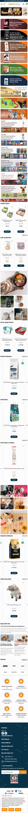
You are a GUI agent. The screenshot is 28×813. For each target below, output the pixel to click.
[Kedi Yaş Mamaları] (14, 152)
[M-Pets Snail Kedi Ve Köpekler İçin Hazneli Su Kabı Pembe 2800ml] (21, 330)
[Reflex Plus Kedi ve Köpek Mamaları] (14, 24)
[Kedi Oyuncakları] (14, 126)
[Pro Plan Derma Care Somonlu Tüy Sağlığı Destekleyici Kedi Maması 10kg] (21, 212)
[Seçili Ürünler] (24, 11)
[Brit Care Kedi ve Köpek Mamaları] (14, 46)
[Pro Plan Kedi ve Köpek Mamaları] (14, 35)
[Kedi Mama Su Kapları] (20, 314)
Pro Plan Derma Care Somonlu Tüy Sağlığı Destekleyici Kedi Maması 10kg (21, 221)
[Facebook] (2, 733)
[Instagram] (6, 733)
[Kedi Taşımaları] (14, 178)
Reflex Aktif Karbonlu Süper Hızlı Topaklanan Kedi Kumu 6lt (14, 426)
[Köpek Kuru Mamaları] (20, 503)
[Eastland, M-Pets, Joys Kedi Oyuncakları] (14, 114)
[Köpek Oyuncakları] (14, 139)
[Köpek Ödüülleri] (20, 491)
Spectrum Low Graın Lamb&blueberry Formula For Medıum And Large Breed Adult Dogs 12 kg (14, 562)
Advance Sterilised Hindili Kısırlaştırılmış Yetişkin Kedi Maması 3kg (14, 383)
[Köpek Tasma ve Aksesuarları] (14, 192)
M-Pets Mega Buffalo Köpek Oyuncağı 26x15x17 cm (14, 604)
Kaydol (23, 772)
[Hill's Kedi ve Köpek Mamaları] (14, 58)
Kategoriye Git (24, 201)
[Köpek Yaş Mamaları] (14, 165)
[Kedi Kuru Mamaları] (20, 301)
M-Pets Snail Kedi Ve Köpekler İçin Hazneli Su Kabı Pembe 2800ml (21, 340)
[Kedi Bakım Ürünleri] (7, 314)
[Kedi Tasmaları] (7, 301)
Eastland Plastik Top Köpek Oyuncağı (7, 221)
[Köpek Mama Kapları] (7, 503)
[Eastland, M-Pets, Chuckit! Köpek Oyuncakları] (14, 103)
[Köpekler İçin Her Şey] (14, 522)
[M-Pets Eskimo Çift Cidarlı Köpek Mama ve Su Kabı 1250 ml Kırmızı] (7, 330)
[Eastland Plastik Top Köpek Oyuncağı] (7, 212)
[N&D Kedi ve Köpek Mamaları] (14, 69)
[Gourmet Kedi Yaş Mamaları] (14, 91)
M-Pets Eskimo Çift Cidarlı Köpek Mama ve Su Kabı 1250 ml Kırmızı (7, 340)
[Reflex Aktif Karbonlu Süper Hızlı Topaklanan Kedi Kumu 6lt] (14, 412)
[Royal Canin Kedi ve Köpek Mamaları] (11, 11)
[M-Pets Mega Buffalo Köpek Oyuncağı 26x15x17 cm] (14, 591)
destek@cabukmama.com (11, 761)
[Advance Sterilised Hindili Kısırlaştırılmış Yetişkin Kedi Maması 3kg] (14, 369)
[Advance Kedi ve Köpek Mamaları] (14, 80)
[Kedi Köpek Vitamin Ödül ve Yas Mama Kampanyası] (14, 200)
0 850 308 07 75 (9, 756)
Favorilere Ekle (12, 207)
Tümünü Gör (24, 659)
